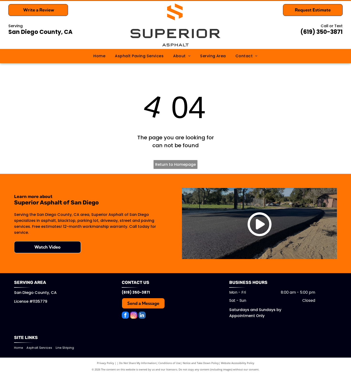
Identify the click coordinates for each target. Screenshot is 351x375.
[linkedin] (142, 316)
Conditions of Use (169, 363)
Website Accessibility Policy (237, 363)
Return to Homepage (175, 164)
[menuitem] (99, 56)
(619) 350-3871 (321, 32)
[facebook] (125, 316)
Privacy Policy (105, 363)
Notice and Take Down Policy (201, 363)
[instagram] (133, 316)
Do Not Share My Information (137, 363)
